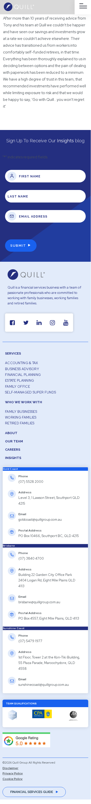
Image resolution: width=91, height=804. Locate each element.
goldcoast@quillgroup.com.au (40, 519)
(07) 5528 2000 (30, 482)
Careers (12, 449)
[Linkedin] (39, 322)
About (11, 433)
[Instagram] (52, 322)
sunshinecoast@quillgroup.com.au (43, 685)
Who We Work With (23, 402)
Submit (18, 245)
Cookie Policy (13, 779)
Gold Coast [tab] (10, 469)
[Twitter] (26, 322)
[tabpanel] (45, 507)
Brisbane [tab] (9, 545)
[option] (41, 717)
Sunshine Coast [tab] (13, 628)
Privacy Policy (13, 773)
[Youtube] (66, 322)
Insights (13, 458)
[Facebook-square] (12, 322)
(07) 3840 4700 (31, 558)
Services (13, 353)
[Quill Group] (19, 9)
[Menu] (83, 6)
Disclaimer (10, 768)
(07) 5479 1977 (30, 641)
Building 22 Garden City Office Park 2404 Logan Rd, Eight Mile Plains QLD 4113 (46, 580)
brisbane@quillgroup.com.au (39, 602)
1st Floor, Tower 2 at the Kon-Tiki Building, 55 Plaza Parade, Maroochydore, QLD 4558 (49, 663)
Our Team (14, 441)
